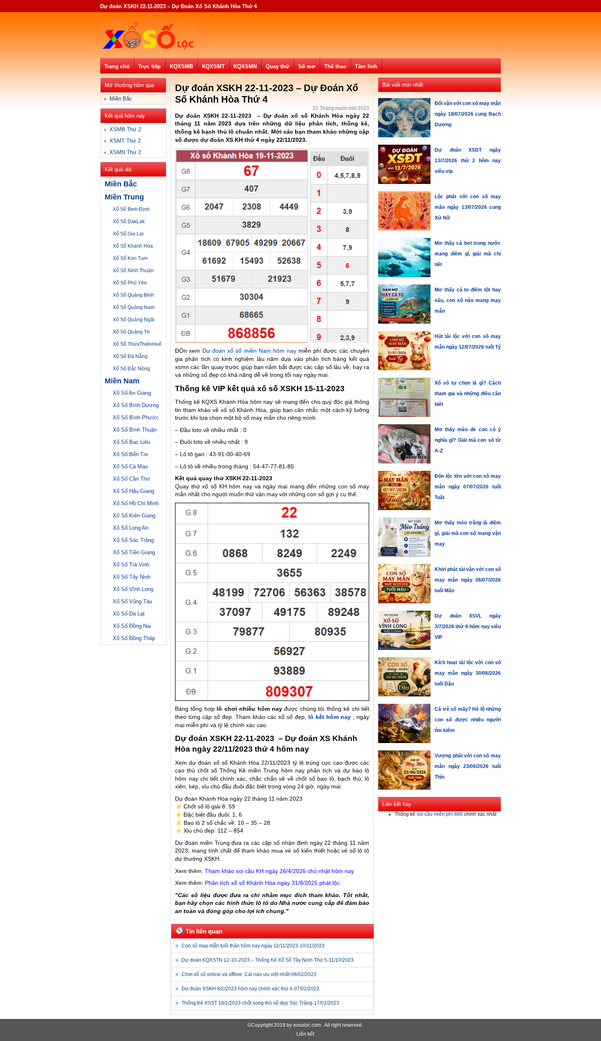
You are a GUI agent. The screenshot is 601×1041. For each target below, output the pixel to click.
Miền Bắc (121, 99)
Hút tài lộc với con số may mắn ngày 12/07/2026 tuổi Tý (468, 342)
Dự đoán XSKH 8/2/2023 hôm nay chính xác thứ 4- (250, 989)
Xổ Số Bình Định (131, 209)
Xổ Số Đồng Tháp (134, 638)
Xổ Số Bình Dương (136, 405)
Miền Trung (124, 197)
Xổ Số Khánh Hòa (133, 246)
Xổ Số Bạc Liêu (131, 442)
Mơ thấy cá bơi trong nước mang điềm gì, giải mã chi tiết (468, 253)
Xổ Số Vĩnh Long (133, 589)
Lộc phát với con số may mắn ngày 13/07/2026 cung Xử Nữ (468, 207)
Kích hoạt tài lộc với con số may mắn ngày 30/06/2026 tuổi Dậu (468, 673)
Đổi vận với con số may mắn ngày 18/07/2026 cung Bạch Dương (468, 114)
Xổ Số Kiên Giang (134, 516)
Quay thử (277, 66)
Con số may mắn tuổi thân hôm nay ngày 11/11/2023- (253, 946)
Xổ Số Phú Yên (130, 283)
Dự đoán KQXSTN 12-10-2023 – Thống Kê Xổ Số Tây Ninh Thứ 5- (268, 960)
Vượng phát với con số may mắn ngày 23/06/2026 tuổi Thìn (468, 766)
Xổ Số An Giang (132, 393)
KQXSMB (181, 66)
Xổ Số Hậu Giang (133, 491)
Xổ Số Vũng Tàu (132, 601)
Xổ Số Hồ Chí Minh (136, 503)
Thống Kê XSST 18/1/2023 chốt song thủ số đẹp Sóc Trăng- (260, 1003)
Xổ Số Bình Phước (136, 417)
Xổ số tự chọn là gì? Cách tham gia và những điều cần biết (468, 393)
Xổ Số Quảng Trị (131, 332)
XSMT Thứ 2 (125, 141)
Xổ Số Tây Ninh (131, 577)
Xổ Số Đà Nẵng (130, 356)
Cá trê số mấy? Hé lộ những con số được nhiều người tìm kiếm (468, 719)
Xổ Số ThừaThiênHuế (137, 344)
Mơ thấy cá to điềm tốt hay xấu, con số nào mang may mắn (468, 300)
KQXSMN (245, 66)
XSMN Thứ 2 (125, 152)
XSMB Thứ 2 (125, 129)
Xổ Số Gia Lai (128, 234)
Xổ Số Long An (130, 528)
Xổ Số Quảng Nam (134, 307)
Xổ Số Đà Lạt (129, 614)
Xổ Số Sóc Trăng (133, 540)
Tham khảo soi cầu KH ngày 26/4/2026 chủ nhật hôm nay (279, 871)
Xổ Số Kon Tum (130, 258)
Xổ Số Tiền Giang (134, 552)
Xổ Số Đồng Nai (132, 626)
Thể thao (335, 66)
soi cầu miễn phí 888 (440, 814)
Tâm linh (366, 66)
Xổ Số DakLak (129, 221)
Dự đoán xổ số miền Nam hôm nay (249, 350)
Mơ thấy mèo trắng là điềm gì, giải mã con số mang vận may (468, 533)
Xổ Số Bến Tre (130, 454)
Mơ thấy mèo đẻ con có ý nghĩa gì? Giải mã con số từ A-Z (468, 440)
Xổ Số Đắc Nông (131, 369)
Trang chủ (117, 66)
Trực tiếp (149, 66)
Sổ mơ (306, 66)
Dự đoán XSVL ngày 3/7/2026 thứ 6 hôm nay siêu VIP (468, 626)
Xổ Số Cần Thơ (131, 479)
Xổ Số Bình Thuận (135, 430)
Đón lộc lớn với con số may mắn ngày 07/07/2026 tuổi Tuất (468, 486)
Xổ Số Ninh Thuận (133, 270)
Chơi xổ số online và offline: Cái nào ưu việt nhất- (249, 974)
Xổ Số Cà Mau (130, 466)
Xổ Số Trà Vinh (131, 565)
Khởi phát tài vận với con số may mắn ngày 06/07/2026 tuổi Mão (468, 579)
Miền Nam (122, 381)
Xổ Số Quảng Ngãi (134, 319)
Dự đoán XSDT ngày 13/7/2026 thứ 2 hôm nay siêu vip (468, 160)
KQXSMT (213, 66)
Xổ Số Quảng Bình (133, 295)
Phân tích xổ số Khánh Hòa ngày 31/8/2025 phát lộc (272, 883)
